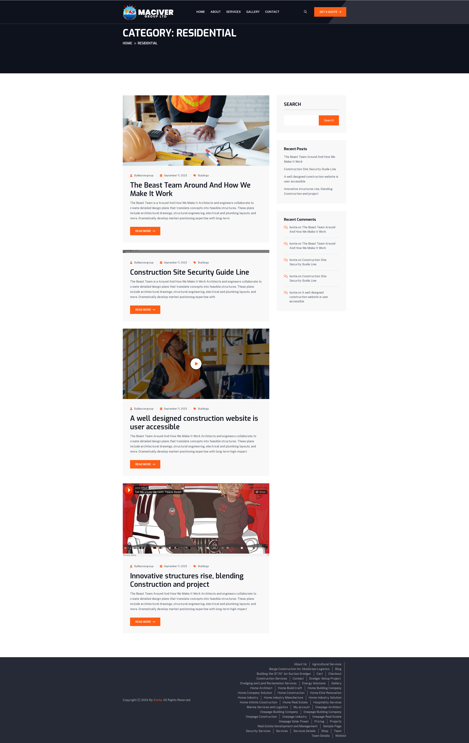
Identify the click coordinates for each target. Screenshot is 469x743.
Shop (324, 731)
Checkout (334, 674)
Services (233, 12)
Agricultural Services (326, 664)
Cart (320, 674)
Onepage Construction (261, 716)
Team (337, 731)
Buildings (203, 175)
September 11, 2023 (175, 175)
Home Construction (291, 693)
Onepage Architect (328, 707)
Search (292, 104)
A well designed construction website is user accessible (194, 422)
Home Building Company (324, 688)
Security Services (258, 731)
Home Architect (261, 688)
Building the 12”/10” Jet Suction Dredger (284, 674)
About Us (300, 664)
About (216, 12)
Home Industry (248, 697)
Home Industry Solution (325, 697)
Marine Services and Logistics (267, 707)
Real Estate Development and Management (287, 726)
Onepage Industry (294, 716)
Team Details (321, 735)
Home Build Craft (290, 688)
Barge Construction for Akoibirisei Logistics (299, 669)
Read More (143, 231)
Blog (338, 669)
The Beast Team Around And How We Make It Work (190, 189)
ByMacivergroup (144, 175)
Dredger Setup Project (325, 678)
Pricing (319, 721)
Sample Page (332, 726)
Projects (335, 721)
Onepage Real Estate (326, 716)
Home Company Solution (255, 693)
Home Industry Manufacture (283, 697)
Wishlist (340, 735)
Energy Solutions (314, 683)
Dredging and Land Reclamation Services (268, 683)
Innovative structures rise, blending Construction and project (186, 580)
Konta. (158, 700)
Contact (272, 12)
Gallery (253, 12)
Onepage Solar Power (294, 721)
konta (293, 227)
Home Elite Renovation (325, 693)
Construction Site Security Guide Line (189, 272)
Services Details (304, 731)
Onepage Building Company (279, 712)
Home (200, 12)
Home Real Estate (295, 702)
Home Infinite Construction (258, 702)
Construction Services (271, 678)
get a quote (328, 11)
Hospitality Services (327, 702)
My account (301, 707)
